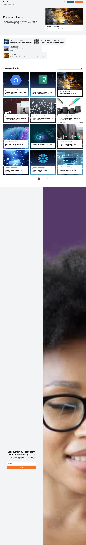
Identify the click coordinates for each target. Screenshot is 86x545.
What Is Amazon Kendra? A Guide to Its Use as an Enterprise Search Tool (42, 93)
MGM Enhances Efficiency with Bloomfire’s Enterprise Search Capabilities (25, 48)
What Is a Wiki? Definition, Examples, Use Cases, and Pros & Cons (70, 119)
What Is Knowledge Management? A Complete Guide (21, 42)
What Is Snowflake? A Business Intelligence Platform (40, 171)
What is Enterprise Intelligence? (55, 28)
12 (47, 178)
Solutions (27, 1)
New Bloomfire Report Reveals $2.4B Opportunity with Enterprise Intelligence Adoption (28, 56)
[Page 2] (52, 178)
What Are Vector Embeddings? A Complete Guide (13, 171)
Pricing (37, 1)
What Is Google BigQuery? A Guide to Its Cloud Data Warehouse (15, 93)
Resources (32, 1)
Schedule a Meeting (79, 1)
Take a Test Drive (71, 1)
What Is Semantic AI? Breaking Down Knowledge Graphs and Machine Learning (69, 170)
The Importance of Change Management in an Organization (52, 42)
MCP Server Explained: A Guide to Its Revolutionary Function (14, 145)
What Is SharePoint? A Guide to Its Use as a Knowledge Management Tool (15, 119)
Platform (22, 1)
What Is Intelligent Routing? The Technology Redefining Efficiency (68, 145)
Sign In (65, 1)
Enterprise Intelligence (14, 1)
